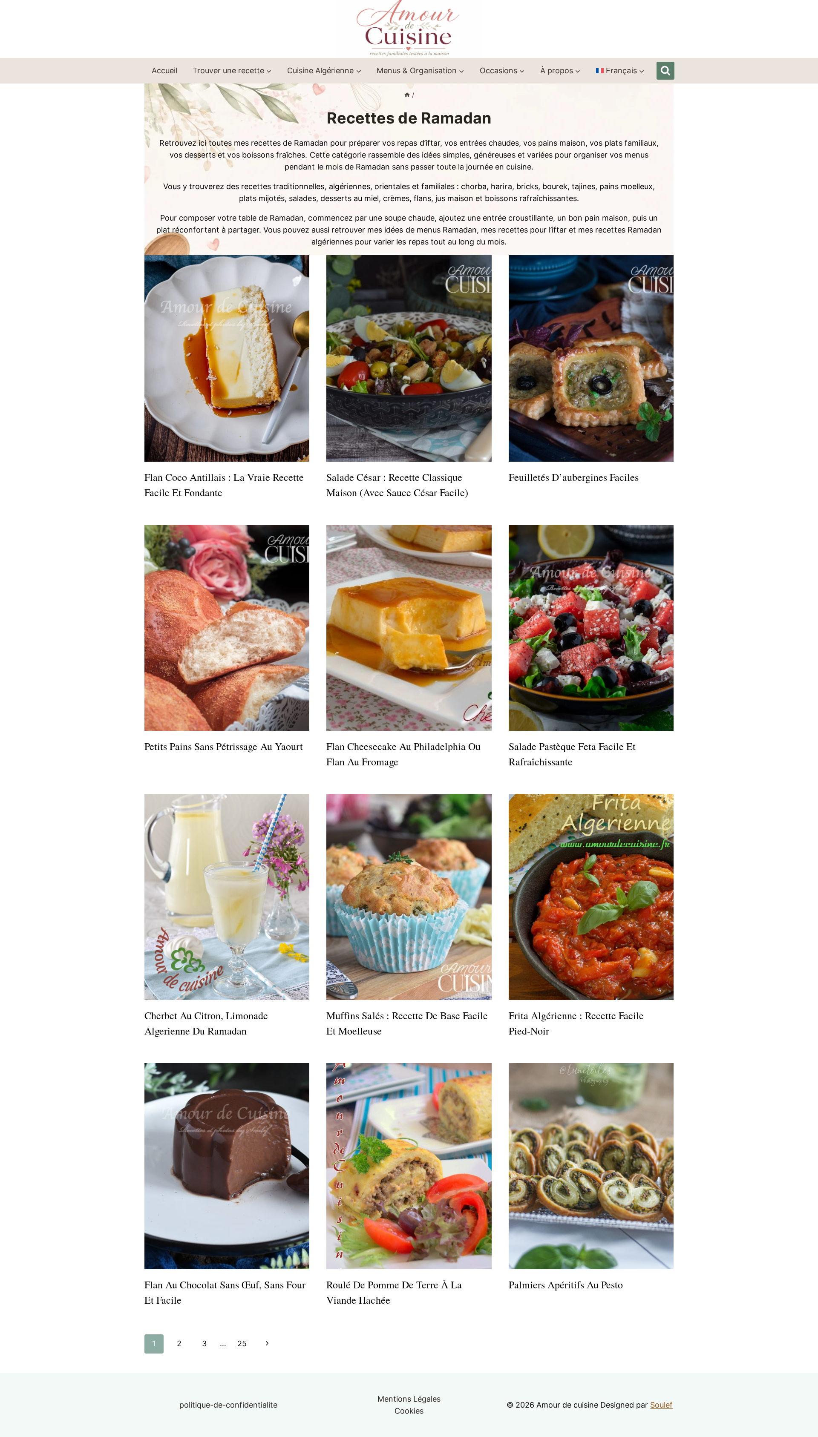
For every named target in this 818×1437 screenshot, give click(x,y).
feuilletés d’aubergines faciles (574, 477)
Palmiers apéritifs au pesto (566, 1284)
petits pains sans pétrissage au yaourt (223, 746)
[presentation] (226, 358)
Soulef (661, 1404)
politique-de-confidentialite (228, 1404)
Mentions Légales (409, 1398)
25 (242, 1343)
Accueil (164, 70)
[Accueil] (407, 95)
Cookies (409, 1410)
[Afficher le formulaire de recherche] (665, 71)
